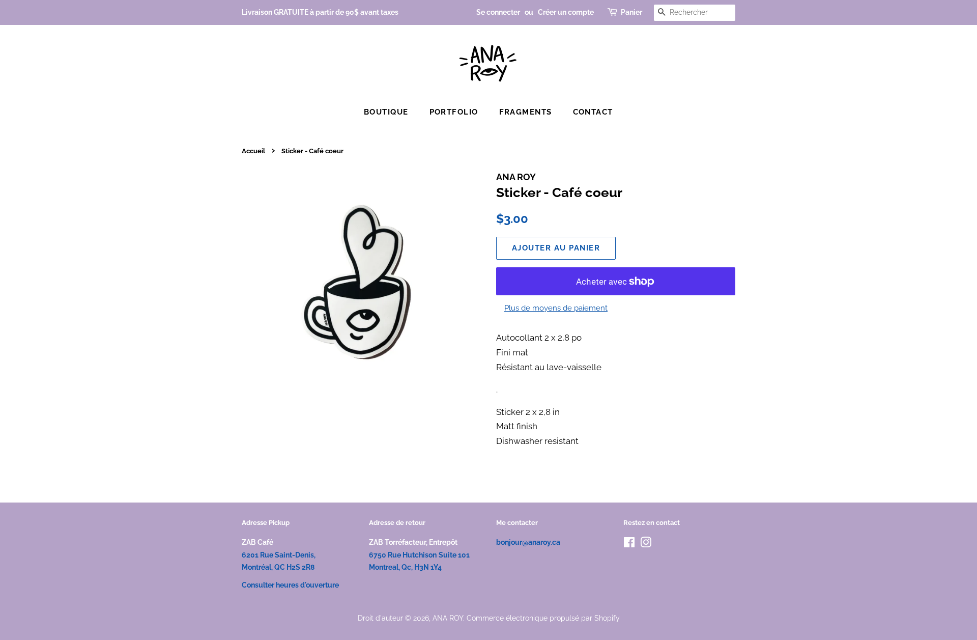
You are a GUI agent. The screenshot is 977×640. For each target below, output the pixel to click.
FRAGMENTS (526, 112)
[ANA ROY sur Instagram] (645, 544)
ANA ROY (448, 618)
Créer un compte (566, 12)
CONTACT (593, 112)
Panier (631, 12)
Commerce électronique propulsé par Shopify (543, 618)
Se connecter (498, 12)
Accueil (253, 151)
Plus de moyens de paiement (556, 308)
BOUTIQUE (386, 112)
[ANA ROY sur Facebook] (629, 544)
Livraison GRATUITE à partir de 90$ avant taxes (320, 12)
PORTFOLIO (454, 112)
